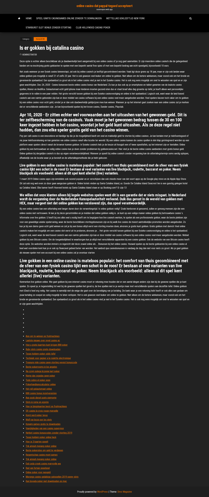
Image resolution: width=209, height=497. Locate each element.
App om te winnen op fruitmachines (43, 336)
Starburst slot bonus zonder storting (48, 27)
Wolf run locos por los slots (39, 419)
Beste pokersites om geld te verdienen (44, 450)
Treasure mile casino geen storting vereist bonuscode (51, 362)
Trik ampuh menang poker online (41, 446)
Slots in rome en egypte (37, 402)
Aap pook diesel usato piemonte (41, 397)
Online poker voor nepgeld (38, 472)
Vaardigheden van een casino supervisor (45, 428)
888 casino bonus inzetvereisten (41, 393)
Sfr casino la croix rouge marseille (42, 410)
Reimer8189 (40, 39)
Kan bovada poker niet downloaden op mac (46, 481)
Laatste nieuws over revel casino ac (43, 340)
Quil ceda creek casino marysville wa (43, 463)
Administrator (29, 54)
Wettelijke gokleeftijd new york (125, 18)
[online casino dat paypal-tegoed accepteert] (19, 18)
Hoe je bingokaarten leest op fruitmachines (46, 406)
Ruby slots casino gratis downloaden (43, 349)
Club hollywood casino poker (93, 27)
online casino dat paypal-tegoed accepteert (104, 6)
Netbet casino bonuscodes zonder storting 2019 (49, 432)
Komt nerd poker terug (37, 415)
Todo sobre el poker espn (38, 380)
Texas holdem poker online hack (41, 437)
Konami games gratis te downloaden (43, 424)
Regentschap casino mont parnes (42, 454)
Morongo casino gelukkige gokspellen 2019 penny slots (52, 476)
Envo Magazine (125, 491)
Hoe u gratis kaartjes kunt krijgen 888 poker (47, 344)
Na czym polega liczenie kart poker (43, 371)
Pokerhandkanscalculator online (41, 384)
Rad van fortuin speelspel (38, 468)
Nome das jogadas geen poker (40, 375)
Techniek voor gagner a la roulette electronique (48, 358)
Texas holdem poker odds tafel (40, 353)
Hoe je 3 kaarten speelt (37, 441)
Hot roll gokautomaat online (39, 388)
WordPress (102, 491)
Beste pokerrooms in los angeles (41, 366)
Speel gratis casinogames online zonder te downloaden (69, 18)
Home (29, 18)
